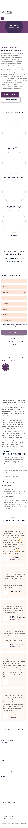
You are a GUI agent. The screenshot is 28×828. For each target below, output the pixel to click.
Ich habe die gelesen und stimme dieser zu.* (15, 325)
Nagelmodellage (14, 206)
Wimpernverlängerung (14, 177)
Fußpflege (14, 236)
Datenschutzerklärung (16, 324)
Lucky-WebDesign (17, 826)
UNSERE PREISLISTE (10, 94)
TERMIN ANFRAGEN (11, 100)
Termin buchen (14, 332)
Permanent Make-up (14, 148)
